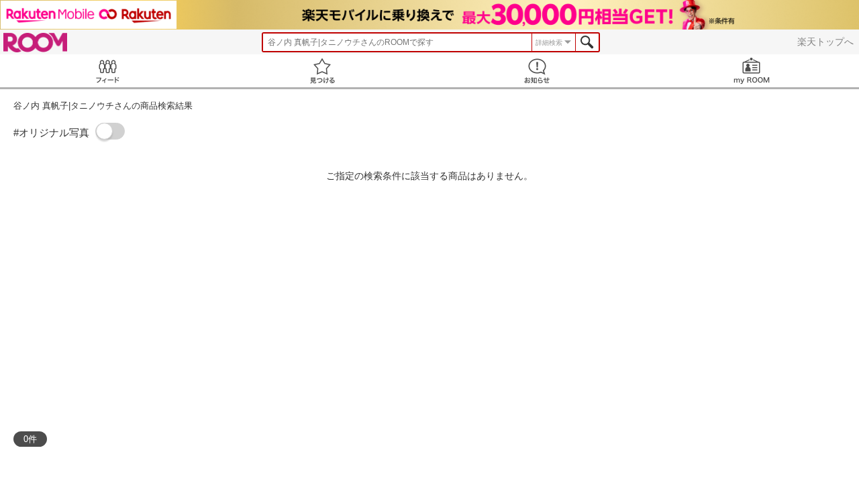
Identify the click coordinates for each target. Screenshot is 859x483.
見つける (322, 70)
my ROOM (751, 70)
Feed (107, 70)
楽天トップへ (825, 41)
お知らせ (537, 70)
